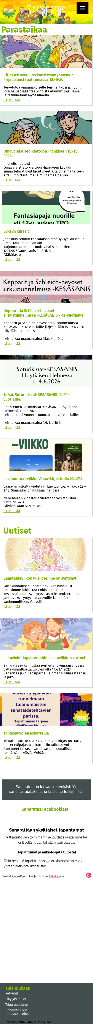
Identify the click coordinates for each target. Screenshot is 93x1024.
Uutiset (17, 531)
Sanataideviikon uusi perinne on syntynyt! (40, 578)
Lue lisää (11, 100)
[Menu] (82, 8)
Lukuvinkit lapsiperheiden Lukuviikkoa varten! (44, 658)
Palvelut (11, 993)
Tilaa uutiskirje (16, 1004)
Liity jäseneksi (16, 999)
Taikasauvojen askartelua (26, 733)
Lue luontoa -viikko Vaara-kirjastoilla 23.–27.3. (43, 479)
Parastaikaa (24, 30)
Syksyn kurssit (16, 231)
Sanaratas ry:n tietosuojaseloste (18, 1012)
